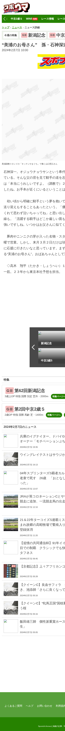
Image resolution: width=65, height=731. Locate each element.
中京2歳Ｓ (16, 18)
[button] (4, 19)
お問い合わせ (44, 705)
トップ (5, 27)
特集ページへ (53, 415)
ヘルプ (29, 705)
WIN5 (31, 18)
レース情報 (47, 18)
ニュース (17, 27)
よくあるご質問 (13, 705)
